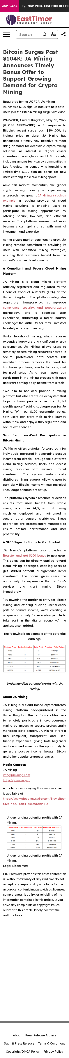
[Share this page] (63, 34)
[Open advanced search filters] (53, 34)
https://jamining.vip (16, 780)
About (17, 1035)
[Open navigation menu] (6, 34)
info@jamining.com (16, 775)
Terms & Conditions (51, 1043)
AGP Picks (9, 6)
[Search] (44, 34)
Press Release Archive (40, 1035)
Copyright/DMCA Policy (23, 1051)
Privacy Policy (53, 1051)
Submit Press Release (19, 1043)
